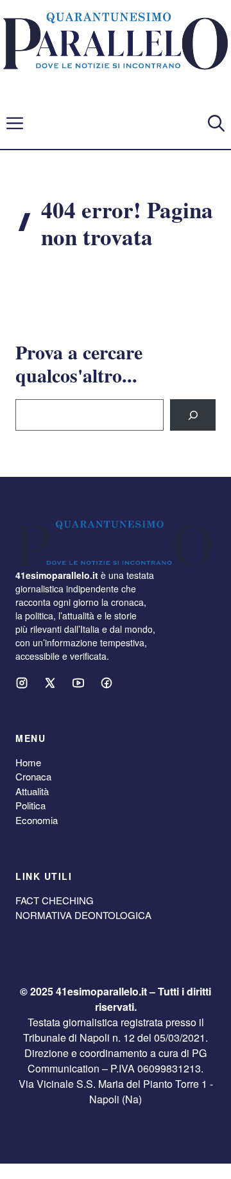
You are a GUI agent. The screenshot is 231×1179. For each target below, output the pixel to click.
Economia (36, 820)
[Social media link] (21, 682)
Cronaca (33, 776)
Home (28, 762)
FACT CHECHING (54, 900)
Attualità (32, 791)
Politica (30, 805)
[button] (216, 123)
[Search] (193, 415)
